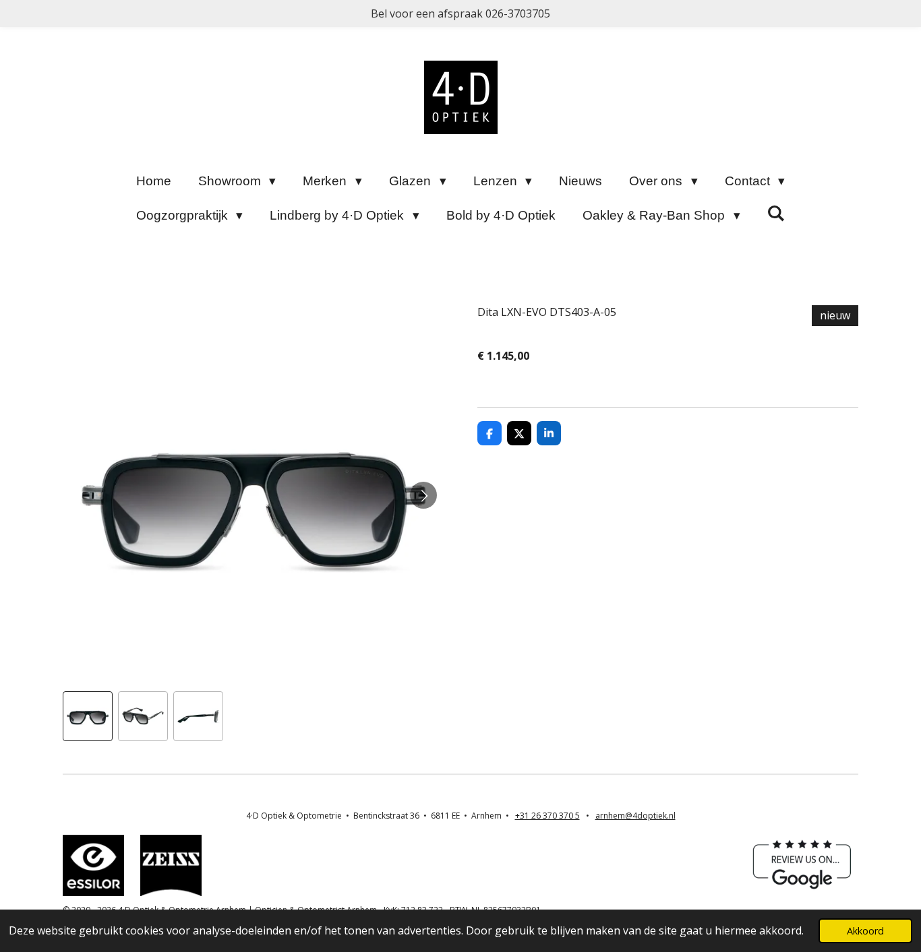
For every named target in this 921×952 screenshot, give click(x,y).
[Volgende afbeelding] (423, 495)
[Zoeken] (776, 213)
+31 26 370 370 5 (547, 815)
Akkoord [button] (865, 930)
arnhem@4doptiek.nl (635, 815)
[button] (88, 716)
